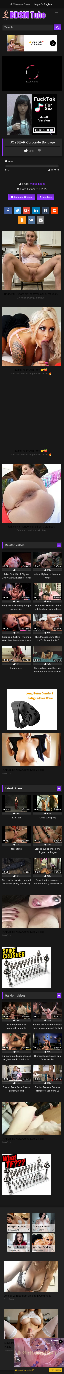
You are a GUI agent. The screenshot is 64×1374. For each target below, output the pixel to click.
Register (48, 4)
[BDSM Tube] (26, 15)
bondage (47, 197)
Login (37, 4)
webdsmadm (37, 183)
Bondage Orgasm (23, 197)
